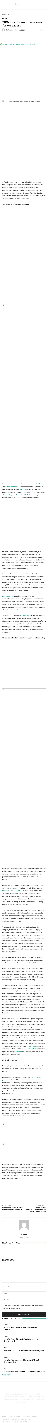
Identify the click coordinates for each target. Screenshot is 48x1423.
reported (26, 615)
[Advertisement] (24, 156)
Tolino (21, 1027)
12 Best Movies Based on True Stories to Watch (24, 1372)
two (21, 489)
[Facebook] (8, 1406)
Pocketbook (20, 495)
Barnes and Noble (11, 487)
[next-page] (4, 1251)
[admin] (4, 30)
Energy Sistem (31, 1049)
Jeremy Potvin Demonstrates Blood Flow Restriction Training (36, 1209)
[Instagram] (14, 1406)
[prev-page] (3, 1251)
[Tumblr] (33, 1406)
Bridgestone (18, 891)
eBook (10, 14)
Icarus (9, 1038)
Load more (6, 1375)
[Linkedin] (21, 1406)
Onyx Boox (18, 1051)
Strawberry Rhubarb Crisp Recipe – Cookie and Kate (12, 1208)
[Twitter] (39, 1406)
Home (4, 14)
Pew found (6, 596)
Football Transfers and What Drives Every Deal (24, 1245)
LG (9, 891)
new (24, 489)
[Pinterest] (27, 1406)
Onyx (11, 495)
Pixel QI (5, 891)
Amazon (42, 484)
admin (10, 30)
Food (24, 1240)
